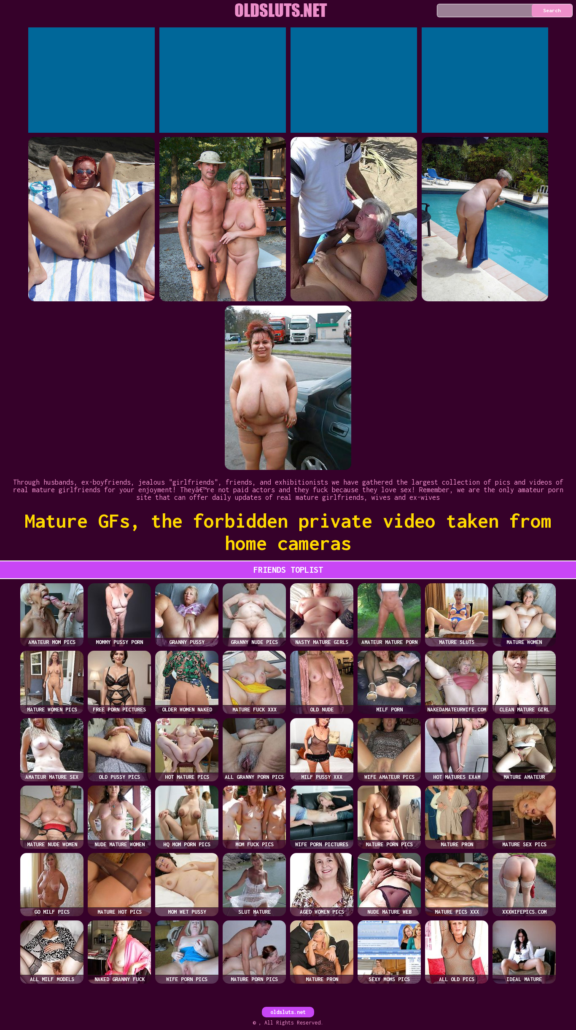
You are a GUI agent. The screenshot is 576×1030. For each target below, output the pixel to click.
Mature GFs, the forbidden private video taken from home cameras (288, 532)
